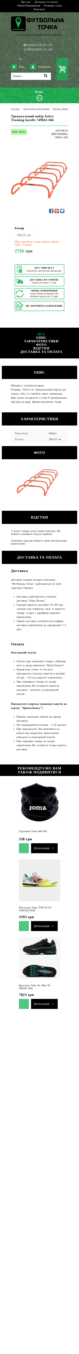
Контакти (39, 9)
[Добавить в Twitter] (62, 211)
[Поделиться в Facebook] (51, 211)
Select (53, 433)
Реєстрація (44, 66)
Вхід (22, 66)
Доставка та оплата (46, 2)
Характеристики (41, 341)
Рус (21, 59)
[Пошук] (46, 76)
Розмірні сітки (53, 5)
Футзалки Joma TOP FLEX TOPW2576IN (35, 909)
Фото (41, 344)
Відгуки (41, 348)
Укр (15, 59)
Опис (41, 337)
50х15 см (24, 235)
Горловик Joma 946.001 (33, 831)
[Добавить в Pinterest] (57, 211)
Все (41, 334)
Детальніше (42, 848)
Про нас (26, 2)
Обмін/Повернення (28, 5)
